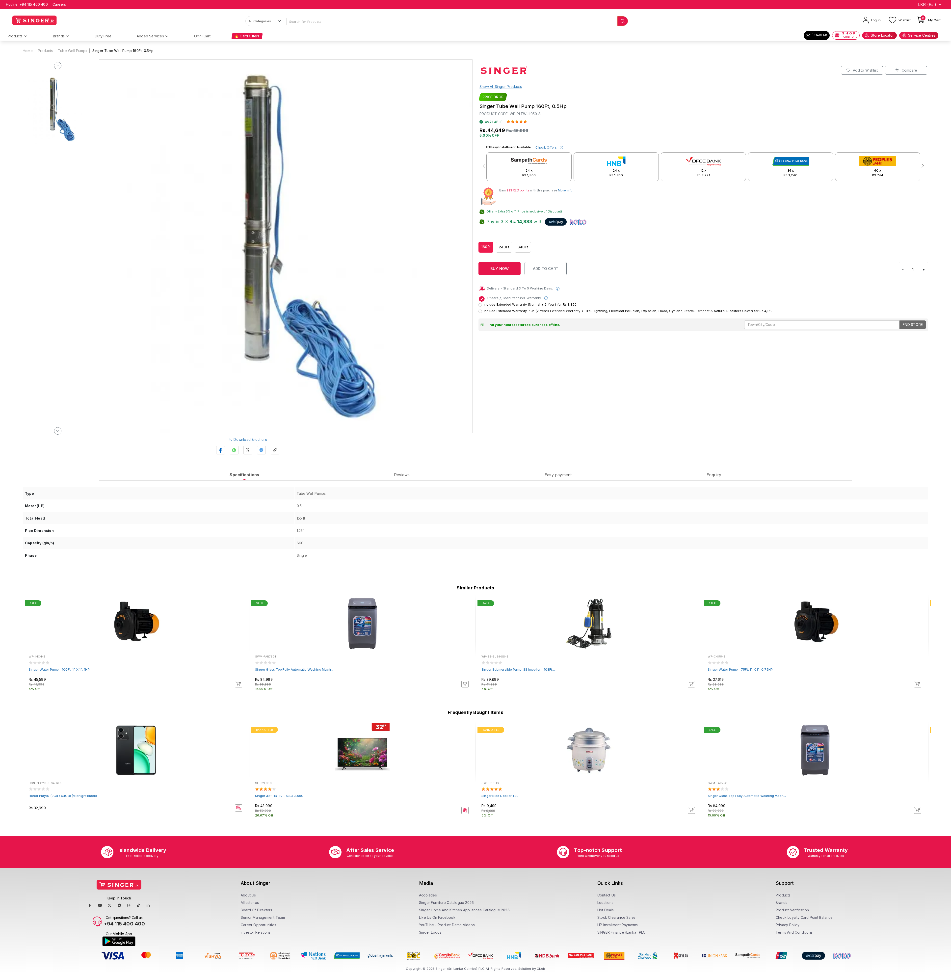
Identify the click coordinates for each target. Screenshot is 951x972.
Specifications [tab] (244, 474)
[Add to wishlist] (242, 604)
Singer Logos (430, 932)
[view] (242, 617)
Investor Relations (256, 932)
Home (28, 51)
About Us (248, 895)
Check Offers (546, 147)
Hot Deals (605, 910)
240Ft (504, 247)
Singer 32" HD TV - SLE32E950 (279, 796)
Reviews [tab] (402, 474)
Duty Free (103, 36)
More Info (565, 190)
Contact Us (606, 895)
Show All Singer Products (500, 86)
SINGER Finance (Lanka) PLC (621, 932)
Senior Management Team (263, 917)
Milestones (250, 902)
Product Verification (792, 910)
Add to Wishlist (865, 70)
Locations (605, 902)
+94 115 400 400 (34, 4)
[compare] (242, 610)
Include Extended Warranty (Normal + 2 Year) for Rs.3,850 (530, 304)
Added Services (150, 36)
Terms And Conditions (794, 932)
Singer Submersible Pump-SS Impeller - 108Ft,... (518, 669)
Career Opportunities (258, 925)
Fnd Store (913, 324)
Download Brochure (250, 439)
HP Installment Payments (617, 925)
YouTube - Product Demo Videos (447, 925)
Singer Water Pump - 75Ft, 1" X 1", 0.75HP (740, 669)
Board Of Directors (256, 910)
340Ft (523, 247)
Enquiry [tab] (714, 474)
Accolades (428, 895)
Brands (59, 36)
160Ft (486, 247)
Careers (59, 4)
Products (15, 36)
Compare (909, 70)
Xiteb (541, 969)
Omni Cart (202, 36)
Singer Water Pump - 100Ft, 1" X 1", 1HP (59, 669)
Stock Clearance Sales (616, 917)
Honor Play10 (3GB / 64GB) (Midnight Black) (63, 796)
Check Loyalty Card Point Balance (804, 917)
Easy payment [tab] (558, 474)
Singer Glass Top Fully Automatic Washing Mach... (294, 669)
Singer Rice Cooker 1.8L (500, 796)
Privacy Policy (787, 925)
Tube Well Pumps (72, 51)
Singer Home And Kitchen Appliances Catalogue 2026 (464, 910)
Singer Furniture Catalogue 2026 (446, 902)
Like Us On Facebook (437, 917)
